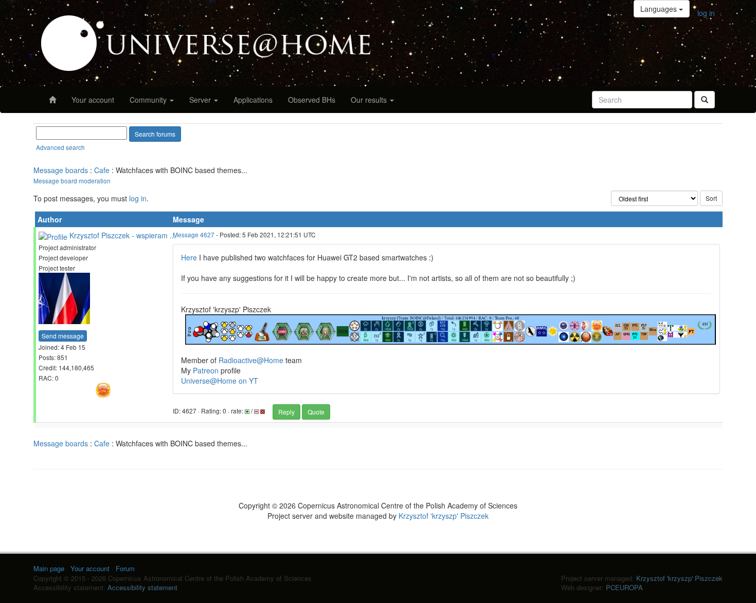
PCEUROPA (624, 587)
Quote (316, 411)
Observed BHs (311, 100)
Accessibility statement (142, 587)
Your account (92, 100)
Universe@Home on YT (219, 380)
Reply (286, 411)
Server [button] (201, 100)
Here (189, 257)
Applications (253, 100)
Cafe (102, 170)
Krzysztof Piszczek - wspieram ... (122, 235)
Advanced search (60, 147)
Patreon (206, 370)
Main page (48, 568)
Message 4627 (193, 234)
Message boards (60, 170)
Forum (125, 568)
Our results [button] (370, 100)
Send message (63, 335)
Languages (659, 9)
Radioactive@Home (251, 360)
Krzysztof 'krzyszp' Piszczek (444, 516)
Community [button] (149, 100)
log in (706, 13)
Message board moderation (72, 180)
